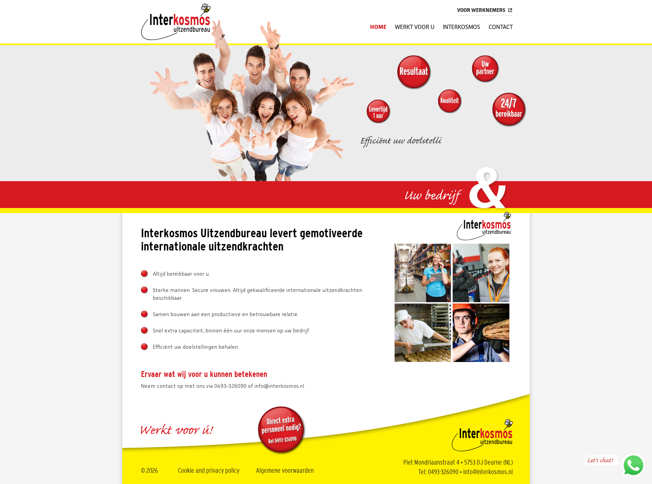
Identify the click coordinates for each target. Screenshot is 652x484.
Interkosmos (461, 27)
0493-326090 (230, 386)
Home (378, 27)
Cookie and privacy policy (208, 470)
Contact (501, 27)
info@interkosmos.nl (279, 386)
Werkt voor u (414, 27)
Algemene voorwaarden (285, 470)
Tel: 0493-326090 (438, 472)
